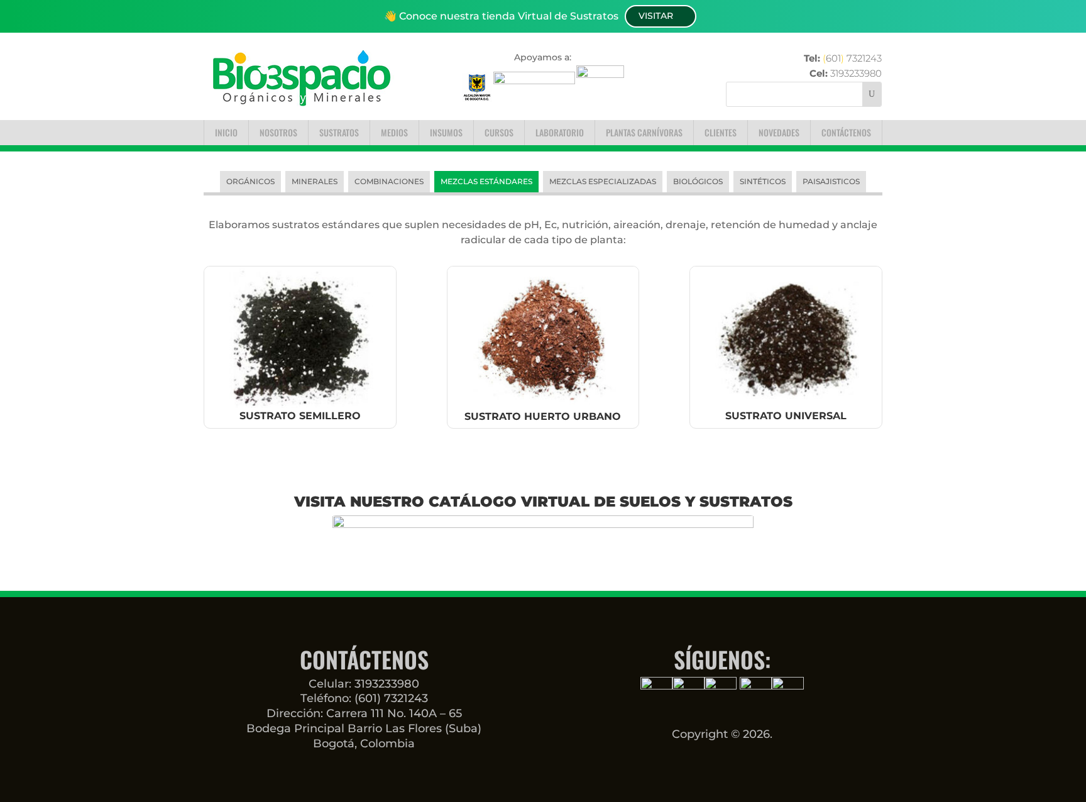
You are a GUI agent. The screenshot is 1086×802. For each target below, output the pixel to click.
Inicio (226, 132)
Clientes (721, 132)
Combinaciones (389, 181)
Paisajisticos (831, 181)
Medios (394, 132)
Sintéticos (763, 181)
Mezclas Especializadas (602, 181)
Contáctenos (846, 132)
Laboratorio (559, 132)
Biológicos (698, 181)
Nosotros (278, 132)
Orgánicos (250, 181)
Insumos (446, 132)
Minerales (314, 181)
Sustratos (339, 132)
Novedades (779, 132)
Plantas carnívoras (644, 132)
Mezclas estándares (486, 181)
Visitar (656, 15)
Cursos (499, 132)
